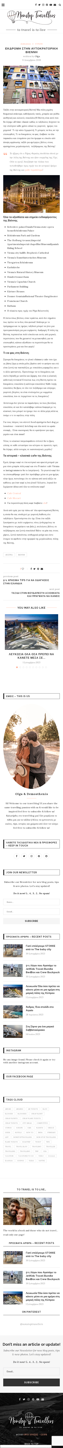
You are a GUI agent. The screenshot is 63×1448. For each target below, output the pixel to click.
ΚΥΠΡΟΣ (20, 1161)
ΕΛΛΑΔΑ (51, 1156)
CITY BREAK (27, 1123)
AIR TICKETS (33, 1109)
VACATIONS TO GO (26, 1156)
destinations (26, 44)
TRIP (36, 1151)
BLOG (45, 1109)
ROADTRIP (26, 1142)
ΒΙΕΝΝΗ (21, 555)
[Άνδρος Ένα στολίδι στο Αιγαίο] (13, 1011)
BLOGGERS (22, 1114)
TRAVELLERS (10, 1151)
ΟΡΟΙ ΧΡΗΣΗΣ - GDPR (35, 1434)
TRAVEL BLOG (21, 1147)
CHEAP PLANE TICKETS (31, 1118)
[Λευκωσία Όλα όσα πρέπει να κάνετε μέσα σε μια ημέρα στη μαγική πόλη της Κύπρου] (31, 632)
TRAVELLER (50, 1147)
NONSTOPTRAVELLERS (22, 1137)
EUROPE (19, 1128)
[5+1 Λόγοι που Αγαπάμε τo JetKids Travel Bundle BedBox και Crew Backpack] (13, 970)
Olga (37, 56)
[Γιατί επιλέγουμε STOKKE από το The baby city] (13, 950)
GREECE (51, 1128)
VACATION (9, 1156)
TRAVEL (8, 1147)
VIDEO (40, 1156)
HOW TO (29, 1132)
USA (45, 1151)
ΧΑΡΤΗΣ (42, 1161)
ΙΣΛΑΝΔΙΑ (9, 1161)
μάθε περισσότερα (33, 169)
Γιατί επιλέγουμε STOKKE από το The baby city (40, 948)
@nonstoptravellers (31, 1324)
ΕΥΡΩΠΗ (39, 44)
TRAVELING (36, 1147)
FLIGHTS (39, 1128)
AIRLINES (19, 1109)
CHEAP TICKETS (11, 1123)
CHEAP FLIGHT (37, 1114)
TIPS (48, 1142)
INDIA (40, 1132)
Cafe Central (14, 493)
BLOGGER (9, 1114)
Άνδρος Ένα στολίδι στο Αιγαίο (40, 1009)
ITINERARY (51, 1132)
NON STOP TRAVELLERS (46, 1137)
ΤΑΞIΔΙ (31, 1161)
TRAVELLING (25, 1151)
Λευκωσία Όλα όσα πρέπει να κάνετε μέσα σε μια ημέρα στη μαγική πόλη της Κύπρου (43, 990)
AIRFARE (8, 1109)
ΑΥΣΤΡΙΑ (9, 555)
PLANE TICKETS (11, 1142)
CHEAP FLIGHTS (11, 1118)
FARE (29, 1128)
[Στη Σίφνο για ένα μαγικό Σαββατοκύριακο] (13, 1031)
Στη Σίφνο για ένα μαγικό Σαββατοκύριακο (40, 1028)
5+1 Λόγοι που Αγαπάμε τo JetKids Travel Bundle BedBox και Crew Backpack (43, 969)
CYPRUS (8, 1128)
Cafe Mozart (14, 498)
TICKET (38, 1142)
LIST (7, 1137)
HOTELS (18, 1132)
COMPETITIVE (42, 1123)
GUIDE (7, 1132)
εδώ (45, 503)
